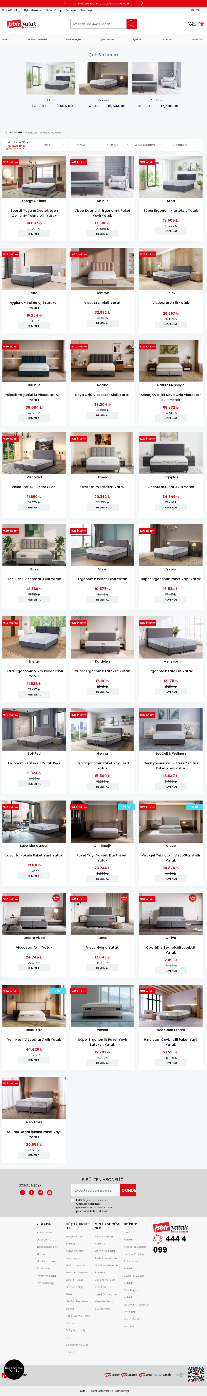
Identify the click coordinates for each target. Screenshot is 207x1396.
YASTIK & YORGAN (37, 39)
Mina (171, 201)
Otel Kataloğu (46, 1283)
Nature (102, 385)
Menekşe (171, 661)
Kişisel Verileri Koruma (104, 1240)
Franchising (44, 1268)
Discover (71, 10)
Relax (171, 293)
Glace (171, 845)
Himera (102, 477)
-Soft (81, 1391)
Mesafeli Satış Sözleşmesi (104, 1305)
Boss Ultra (34, 1030)
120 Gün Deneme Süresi (77, 1305)
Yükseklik (113, 145)
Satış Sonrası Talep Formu (78, 1319)
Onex (102, 937)
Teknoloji (80, 145)
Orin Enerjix (102, 845)
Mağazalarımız (75, 1265)
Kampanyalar (75, 1251)
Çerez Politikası (105, 1251)
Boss (34, 569)
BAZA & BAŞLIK (73, 39)
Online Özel (131, 1232)
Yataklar (129, 1239)
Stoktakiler (180, 145)
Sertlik (47, 145)
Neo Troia (34, 1122)
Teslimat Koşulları (77, 1272)
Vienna (102, 1030)
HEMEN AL (34, 234)
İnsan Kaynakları (47, 1247)
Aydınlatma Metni (106, 1258)
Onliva (171, 937)
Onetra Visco (34, 937)
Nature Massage (170, 385)
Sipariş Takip (54, 10)
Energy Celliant (34, 201)
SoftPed (34, 753)
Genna (102, 753)
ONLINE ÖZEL (197, 39)
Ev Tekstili (130, 1312)
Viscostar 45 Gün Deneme (77, 1348)
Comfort (102, 293)
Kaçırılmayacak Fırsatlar (14, 1369)
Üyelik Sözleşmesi (106, 1294)
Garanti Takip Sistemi (74, 1290)
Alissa (102, 569)
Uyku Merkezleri (33, 10)
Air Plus (102, 201)
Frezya (171, 569)
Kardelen (102, 661)
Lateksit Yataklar (134, 1254)
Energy (34, 661)
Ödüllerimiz (44, 1239)
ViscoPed (34, 477)
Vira (34, 293)
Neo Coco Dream (171, 1030)
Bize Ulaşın (86, 10)
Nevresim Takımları (136, 1305)
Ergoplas (171, 477)
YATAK (5, 39)
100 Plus (34, 385)
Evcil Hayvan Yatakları (132, 1293)
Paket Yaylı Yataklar (131, 1265)
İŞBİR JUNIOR (107, 39)
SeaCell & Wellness (171, 753)
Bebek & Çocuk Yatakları (134, 1279)
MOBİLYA (167, 39)
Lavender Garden (34, 845)
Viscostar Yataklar (136, 1247)
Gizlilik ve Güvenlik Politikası (106, 1269)
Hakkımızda (44, 1232)
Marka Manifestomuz (46, 1257)
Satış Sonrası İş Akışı (75, 1333)
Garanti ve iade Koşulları (105, 1283)
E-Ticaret (91, 1391)
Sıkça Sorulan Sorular (74, 1240)
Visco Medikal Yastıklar (133, 1322)
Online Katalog (11, 10)
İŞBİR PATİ (138, 39)
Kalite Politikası (46, 1276)
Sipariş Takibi (74, 1280)
